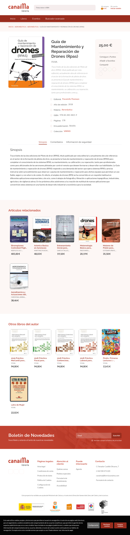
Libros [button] (24, 18)
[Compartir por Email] (114, 69)
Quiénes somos (62, 469)
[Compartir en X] (105, 69)
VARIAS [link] (67, 131)
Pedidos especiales (64, 474)
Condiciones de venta (45, 471)
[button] (105, 7)
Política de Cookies (44, 480)
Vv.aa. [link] (54, 62)
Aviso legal (41, 466)
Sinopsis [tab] (43, 142)
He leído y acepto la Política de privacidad (108, 440)
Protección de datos (44, 476)
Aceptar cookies (120, 525)
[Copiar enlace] (100, 74)
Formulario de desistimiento (62, 479)
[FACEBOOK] (10, 471)
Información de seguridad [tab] (78, 142)
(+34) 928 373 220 (103, 471)
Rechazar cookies (106, 525)
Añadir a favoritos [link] (107, 61)
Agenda (79, 469)
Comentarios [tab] (56, 142)
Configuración (93, 525)
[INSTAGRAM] (16, 471)
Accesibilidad (62, 486)
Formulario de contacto (104, 480)
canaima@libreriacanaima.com (107, 476)
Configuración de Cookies (43, 486)
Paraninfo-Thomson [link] (70, 99)
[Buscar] (92, 7)
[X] (21, 471)
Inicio (10, 27)
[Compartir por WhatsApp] (110, 69)
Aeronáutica (20, 27)
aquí (71, 530)
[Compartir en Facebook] (100, 69)
